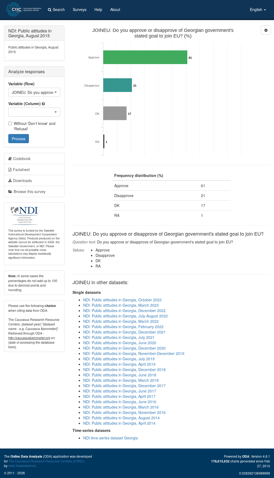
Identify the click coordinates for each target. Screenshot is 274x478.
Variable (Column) (24, 103)
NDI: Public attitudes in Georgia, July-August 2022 (125, 315)
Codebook (22, 158)
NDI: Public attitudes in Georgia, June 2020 (119, 342)
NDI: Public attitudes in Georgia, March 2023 (121, 305)
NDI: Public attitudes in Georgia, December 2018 (124, 369)
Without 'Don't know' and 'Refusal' (34, 126)
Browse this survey (29, 191)
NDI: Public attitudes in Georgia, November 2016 (124, 412)
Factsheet (21, 169)
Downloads (22, 180)
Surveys (79, 9)
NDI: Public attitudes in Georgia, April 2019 (119, 364)
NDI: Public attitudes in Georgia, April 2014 (119, 423)
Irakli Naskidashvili (22, 465)
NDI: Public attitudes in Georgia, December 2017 (124, 385)
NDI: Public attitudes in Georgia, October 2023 (122, 299)
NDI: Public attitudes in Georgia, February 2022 (123, 326)
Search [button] (59, 9)
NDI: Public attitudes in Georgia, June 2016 (119, 401)
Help (98, 9)
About (115, 9)
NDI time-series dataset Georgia (110, 437)
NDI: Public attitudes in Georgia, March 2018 (121, 380)
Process (18, 138)
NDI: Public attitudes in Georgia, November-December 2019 (133, 353)
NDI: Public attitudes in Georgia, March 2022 (121, 321)
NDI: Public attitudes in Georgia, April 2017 (119, 396)
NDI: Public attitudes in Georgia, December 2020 (124, 348)
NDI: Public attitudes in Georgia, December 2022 (124, 310)
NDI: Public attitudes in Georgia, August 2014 (121, 417)
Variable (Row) (21, 83)
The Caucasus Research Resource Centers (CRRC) (47, 461)
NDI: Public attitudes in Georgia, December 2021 (124, 332)
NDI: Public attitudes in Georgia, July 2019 (119, 358)
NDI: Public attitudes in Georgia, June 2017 (119, 391)
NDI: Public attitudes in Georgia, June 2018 (119, 374)
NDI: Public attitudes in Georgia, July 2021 (119, 337)
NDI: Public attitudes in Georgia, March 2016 (121, 407)
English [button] (256, 9)
